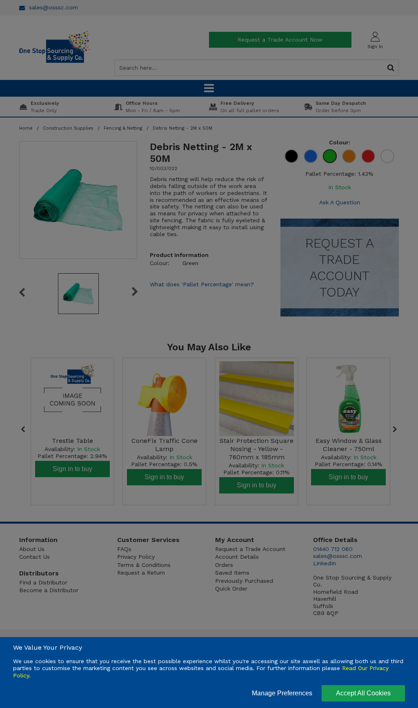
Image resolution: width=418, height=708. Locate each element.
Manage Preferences (282, 693)
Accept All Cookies (363, 693)
